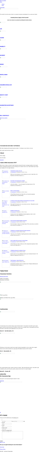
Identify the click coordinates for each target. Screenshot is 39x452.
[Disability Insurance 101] (6, 217)
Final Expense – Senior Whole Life (16, 260)
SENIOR (2, 64)
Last (24, 421)
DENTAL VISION (3, 74)
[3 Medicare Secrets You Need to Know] (6, 257)
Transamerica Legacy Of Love (16, 170)
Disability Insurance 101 (14, 210)
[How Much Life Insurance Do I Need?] (6, 187)
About (3, 4)
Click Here (2, 447)
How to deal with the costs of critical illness (18, 240)
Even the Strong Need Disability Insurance (18, 220)
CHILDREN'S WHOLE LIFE (6, 84)
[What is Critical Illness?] (6, 197)
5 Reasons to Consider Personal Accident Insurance (20, 230)
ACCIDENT (2, 55)
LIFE (1, 28)
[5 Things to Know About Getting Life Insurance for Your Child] (6, 207)
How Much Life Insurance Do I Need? (17, 180)
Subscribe (2, 380)
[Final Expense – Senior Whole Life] (6, 267)
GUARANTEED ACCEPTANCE (7, 105)
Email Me (2, 159)
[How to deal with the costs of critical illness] (6, 247)
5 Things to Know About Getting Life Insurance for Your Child (22, 200)
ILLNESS (2, 37)
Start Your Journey (3, 117)
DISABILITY (2, 46)
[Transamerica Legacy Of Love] (6, 177)
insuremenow (13, 172)
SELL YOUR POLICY (4, 115)
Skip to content (3, 0)
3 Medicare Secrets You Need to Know (17, 250)
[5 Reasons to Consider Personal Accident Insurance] (6, 237)
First (12, 421)
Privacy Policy (2, 449)
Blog (3, 5)
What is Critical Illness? (14, 190)
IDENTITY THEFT (4, 94)
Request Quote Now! (4, 276)
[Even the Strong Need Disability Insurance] (6, 227)
